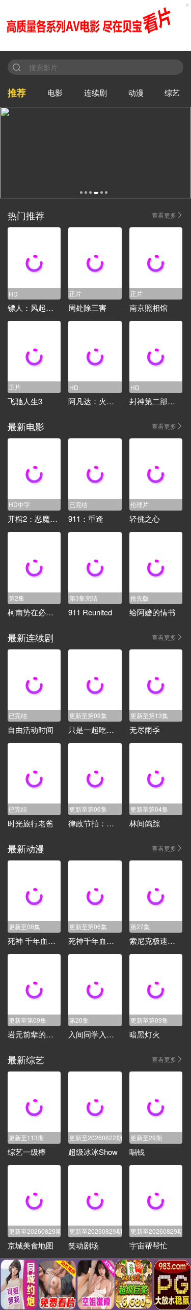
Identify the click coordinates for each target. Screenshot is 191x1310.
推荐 (17, 92)
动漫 (136, 92)
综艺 (172, 92)
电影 (55, 92)
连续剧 (95, 92)
